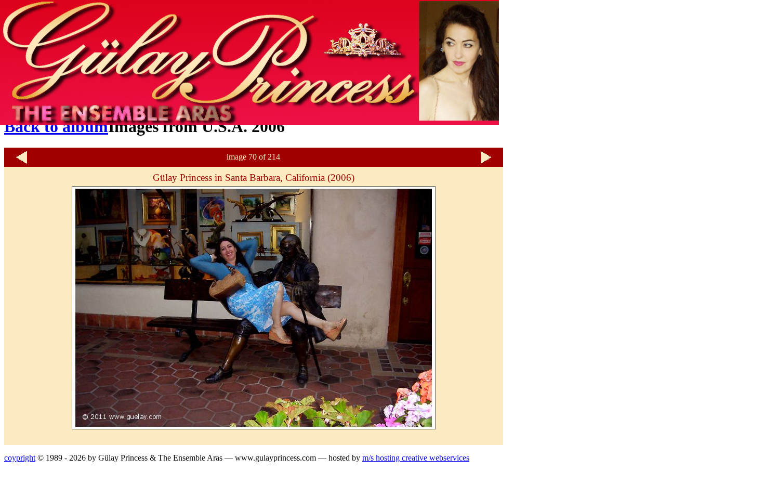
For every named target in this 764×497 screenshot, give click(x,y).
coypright (19, 457)
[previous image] (21, 162)
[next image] (486, 162)
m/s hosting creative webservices (415, 457)
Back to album (56, 126)
